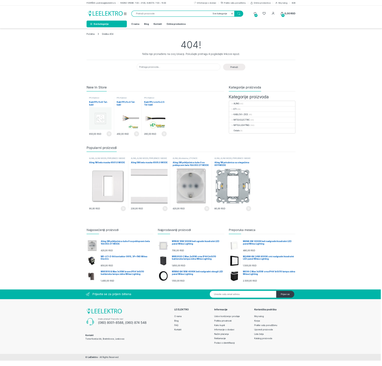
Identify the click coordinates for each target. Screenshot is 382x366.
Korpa (257, 320)
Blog (146, 24)
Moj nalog (282, 3)
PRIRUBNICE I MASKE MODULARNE (107, 159)
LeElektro (93, 357)
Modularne (183, 158)
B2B (293, 3)
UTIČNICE (193, 158)
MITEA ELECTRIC (242, 119)
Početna (91, 34)
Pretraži (234, 67)
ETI (235, 109)
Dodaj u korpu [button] (108, 133)
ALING (236, 103)
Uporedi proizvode (263, 329)
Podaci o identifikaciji (224, 343)
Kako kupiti (219, 325)
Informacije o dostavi (206, 3)
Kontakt (158, 24)
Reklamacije (220, 338)
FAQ (176, 325)
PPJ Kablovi (94, 98)
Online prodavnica (262, 3)
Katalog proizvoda (263, 338)
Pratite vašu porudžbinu (235, 3)
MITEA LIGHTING (241, 125)
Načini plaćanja (221, 334)
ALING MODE (100, 158)
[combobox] (171, 14)
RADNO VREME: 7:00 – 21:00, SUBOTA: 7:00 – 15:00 (143, 3)
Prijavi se (285, 294)
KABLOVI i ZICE (241, 114)
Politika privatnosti (223, 320)
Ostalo (237, 130)
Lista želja (259, 334)
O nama (135, 24)
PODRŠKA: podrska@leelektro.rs (101, 3)
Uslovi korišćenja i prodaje (227, 316)
